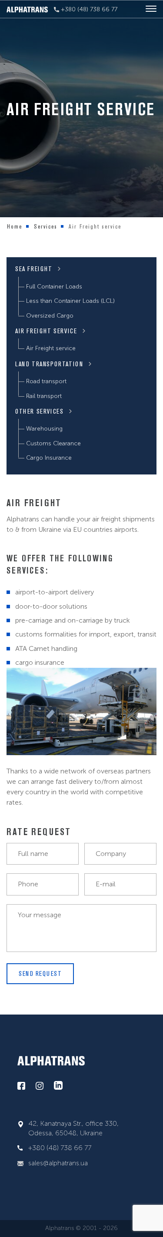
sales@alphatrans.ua (58, 1163)
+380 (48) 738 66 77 (88, 9)
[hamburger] (151, 9)
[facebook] (21, 1086)
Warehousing (44, 428)
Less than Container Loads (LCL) (70, 301)
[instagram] (39, 1086)
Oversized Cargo (49, 315)
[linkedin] (58, 1086)
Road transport (46, 381)
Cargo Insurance (49, 457)
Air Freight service (51, 348)
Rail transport (44, 396)
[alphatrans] (27, 9)
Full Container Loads (54, 286)
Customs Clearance (53, 443)
